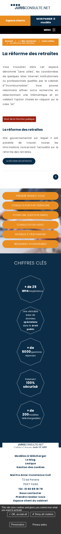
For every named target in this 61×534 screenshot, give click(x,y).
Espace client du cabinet (30, 500)
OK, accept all (19, 514)
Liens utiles (48, 41)
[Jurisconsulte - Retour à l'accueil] (30, 5)
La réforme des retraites (23, 129)
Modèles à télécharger (30, 456)
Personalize (17, 524)
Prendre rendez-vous (30, 497)
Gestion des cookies (30, 467)
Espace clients (15, 20)
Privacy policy (40, 524)
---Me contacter (27, 41)
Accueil (9, 41)
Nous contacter (30, 493)
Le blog (30, 460)
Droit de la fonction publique (19, 119)
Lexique (30, 463)
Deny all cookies (43, 514)
